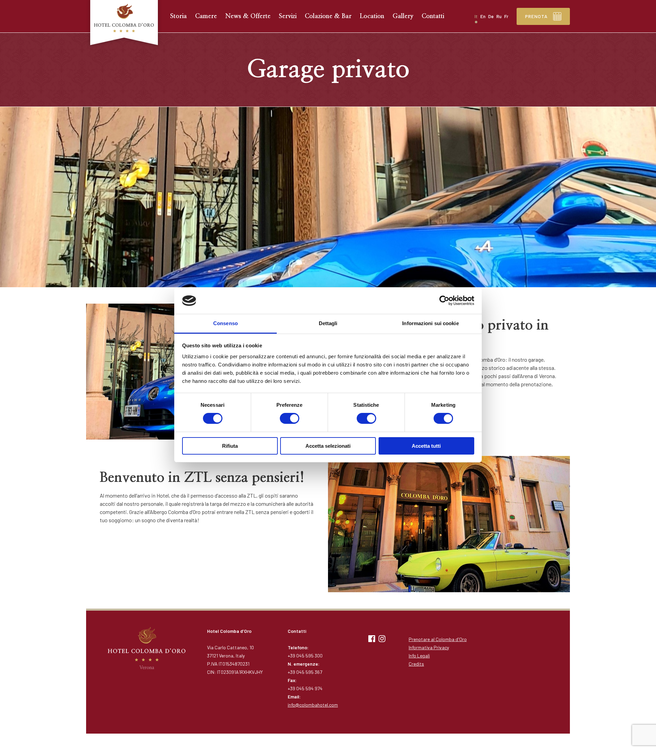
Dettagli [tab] (328, 323)
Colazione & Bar (328, 16)
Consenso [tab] (225, 323)
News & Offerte (248, 16)
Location (372, 16)
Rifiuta (230, 446)
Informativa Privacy (429, 647)
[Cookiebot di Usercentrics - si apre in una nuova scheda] (444, 300)
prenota (536, 16)
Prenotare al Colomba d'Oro (438, 639)
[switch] (289, 418)
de (491, 16)
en (483, 16)
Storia (178, 16)
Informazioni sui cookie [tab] (430, 323)
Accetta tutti (426, 446)
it (476, 16)
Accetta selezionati (328, 446)
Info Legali (419, 655)
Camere (206, 16)
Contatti (433, 16)
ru (499, 16)
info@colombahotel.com (313, 705)
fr (506, 16)
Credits (416, 664)
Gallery (403, 16)
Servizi (288, 16)
